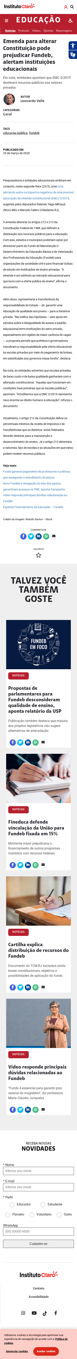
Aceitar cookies (46, 1351)
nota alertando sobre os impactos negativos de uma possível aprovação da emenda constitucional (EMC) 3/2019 (38, 192)
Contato (38, 1288)
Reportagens (64, 30)
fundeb (34, 133)
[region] (38, 1344)
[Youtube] (34, 1314)
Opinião (48, 30)
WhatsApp (10, 1225)
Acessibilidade (39, 1297)
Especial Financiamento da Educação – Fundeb (33, 507)
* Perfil (8, 1197)
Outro (68, 1214)
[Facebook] (56, 1314)
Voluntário (44, 1214)
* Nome (8, 1165)
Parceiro (18, 1214)
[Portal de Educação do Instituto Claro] (38, 1280)
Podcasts (23, 30)
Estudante (55, 1204)
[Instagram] (23, 1314)
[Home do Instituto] (19, 7)
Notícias (10, 30)
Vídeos (36, 30)
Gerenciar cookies (17, 1351)
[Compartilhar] (23, 536)
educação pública (15, 133)
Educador (24, 1204)
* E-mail (8, 1181)
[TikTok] (45, 1314)
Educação (38, 20)
